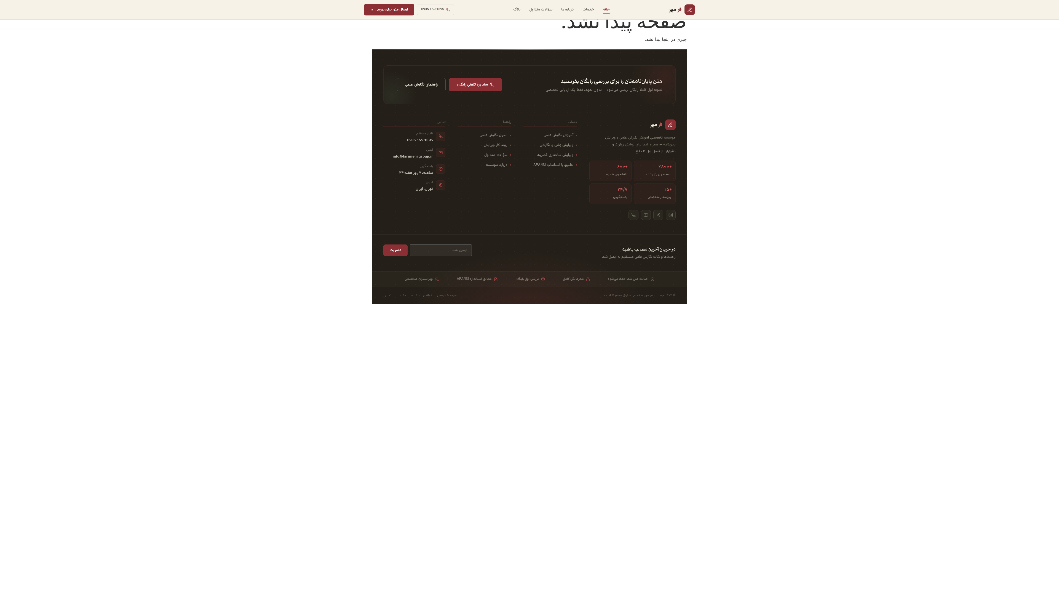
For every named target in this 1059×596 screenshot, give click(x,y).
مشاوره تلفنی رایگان (472, 84)
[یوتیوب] (646, 215)
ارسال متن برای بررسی (391, 9)
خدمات (588, 9)
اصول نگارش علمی (493, 135)
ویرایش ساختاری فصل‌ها (555, 155)
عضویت (395, 250)
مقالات (401, 295)
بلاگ (516, 9)
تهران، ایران (424, 189)
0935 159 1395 (420, 140)
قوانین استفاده (421, 295)
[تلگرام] (658, 215)
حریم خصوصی (446, 295)
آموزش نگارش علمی (558, 135)
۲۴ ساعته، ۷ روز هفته (416, 173)
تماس (387, 295)
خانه (606, 9)
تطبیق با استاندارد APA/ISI (553, 165)
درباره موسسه (496, 165)
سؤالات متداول (540, 9)
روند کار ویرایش (495, 145)
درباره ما (567, 9)
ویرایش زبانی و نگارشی (556, 145)
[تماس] (633, 215)
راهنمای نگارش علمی (421, 84)
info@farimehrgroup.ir (413, 156)
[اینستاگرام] (671, 215)
